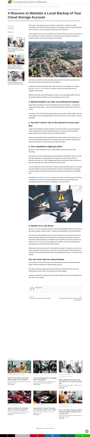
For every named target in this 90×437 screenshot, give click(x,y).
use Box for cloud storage (41, 88)
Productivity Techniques (65, 374)
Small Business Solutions (20, 6)
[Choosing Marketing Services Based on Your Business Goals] (16, 76)
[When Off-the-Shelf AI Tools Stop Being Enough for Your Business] (19, 366)
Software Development (19, 374)
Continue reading (76, 20)
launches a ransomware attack (41, 241)
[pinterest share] (37, 435)
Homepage (10, 6)
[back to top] (87, 431)
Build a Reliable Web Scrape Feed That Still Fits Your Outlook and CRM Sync (16, 50)
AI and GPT (10, 374)
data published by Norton (43, 177)
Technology (36, 374)
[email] (22, 435)
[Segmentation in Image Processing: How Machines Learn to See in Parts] (45, 397)
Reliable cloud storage (35, 229)
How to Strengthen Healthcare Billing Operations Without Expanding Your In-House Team (16, 67)
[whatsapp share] (67, 435)
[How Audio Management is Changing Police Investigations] (45, 366)
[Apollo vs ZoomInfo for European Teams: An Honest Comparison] (19, 397)
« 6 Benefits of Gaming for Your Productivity (40, 298)
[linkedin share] (52, 435)
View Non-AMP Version (49, 428)
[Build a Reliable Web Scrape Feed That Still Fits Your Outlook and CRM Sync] (16, 42)
